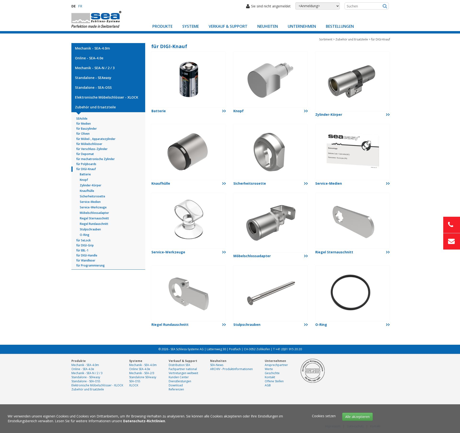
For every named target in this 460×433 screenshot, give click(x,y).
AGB (268, 385)
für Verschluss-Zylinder (92, 149)
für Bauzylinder (86, 129)
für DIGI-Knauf (86, 169)
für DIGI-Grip (85, 245)
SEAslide (81, 119)
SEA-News (216, 365)
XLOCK (133, 385)
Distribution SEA (179, 365)
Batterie (85, 174)
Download (176, 385)
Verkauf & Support (228, 26)
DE (73, 6)
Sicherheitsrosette (92, 196)
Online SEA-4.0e (139, 369)
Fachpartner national (183, 369)
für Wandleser (85, 260)
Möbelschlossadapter (94, 213)
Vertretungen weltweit (183, 373)
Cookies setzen (324, 416)
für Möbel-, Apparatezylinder (95, 139)
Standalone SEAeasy (142, 377)
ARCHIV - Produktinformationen (231, 369)
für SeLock (83, 240)
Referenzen (176, 389)
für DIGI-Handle (86, 255)
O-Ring (84, 235)
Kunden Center (179, 377)
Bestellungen (340, 26)
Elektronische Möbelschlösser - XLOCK (106, 97)
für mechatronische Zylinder (95, 159)
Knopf (84, 180)
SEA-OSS (134, 381)
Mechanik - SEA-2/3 (141, 373)
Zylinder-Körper (90, 185)
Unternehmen (302, 26)
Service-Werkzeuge (93, 207)
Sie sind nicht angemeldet (271, 6)
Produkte (162, 26)
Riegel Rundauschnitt (94, 224)
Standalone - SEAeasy (93, 77)
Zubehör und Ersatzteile (95, 107)
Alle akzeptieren (357, 416)
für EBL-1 (82, 250)
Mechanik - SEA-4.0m (92, 48)
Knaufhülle (87, 191)
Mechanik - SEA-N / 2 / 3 (95, 68)
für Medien (83, 124)
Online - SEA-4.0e (89, 58)
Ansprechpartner (276, 365)
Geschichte (272, 373)
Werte (269, 369)
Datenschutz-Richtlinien (144, 421)
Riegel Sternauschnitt (94, 218)
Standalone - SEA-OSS (93, 87)
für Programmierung (90, 265)
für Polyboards (86, 164)
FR (80, 6)
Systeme (190, 26)
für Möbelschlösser (89, 144)
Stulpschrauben (90, 229)
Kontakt (270, 377)
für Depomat (85, 154)
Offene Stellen (274, 381)
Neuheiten (267, 26)
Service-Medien (90, 202)
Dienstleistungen (180, 381)
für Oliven (83, 134)
